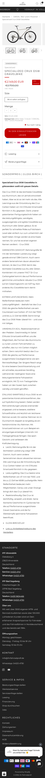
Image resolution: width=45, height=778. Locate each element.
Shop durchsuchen (11, 706)
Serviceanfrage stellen (12, 693)
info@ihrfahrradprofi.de (13, 658)
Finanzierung (8, 701)
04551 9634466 (17, 596)
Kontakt (6, 723)
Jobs (4, 710)
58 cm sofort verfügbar (16, 99)
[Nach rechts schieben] (40, 50)
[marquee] (22, 9)
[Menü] (3, 3)
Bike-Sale (19, 119)
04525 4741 (15, 572)
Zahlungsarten (9, 727)
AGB (4, 739)
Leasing (6, 697)
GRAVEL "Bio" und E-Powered (22, 120)
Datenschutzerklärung (12, 735)
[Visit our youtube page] (9, 669)
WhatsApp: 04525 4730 (13, 663)
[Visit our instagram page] (3, 669)
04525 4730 (15, 568)
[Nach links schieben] (4, 50)
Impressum (7, 731)
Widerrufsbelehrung (11, 744)
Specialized (10, 67)
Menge (9, 106)
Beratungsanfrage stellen (14, 685)
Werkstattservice (10, 689)
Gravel (27, 119)
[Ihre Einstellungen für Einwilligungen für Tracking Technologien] (4, 774)
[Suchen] (37, 3)
